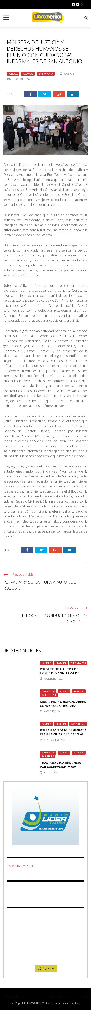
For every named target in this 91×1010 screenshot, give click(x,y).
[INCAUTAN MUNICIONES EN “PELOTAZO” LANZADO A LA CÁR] (45, 954)
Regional (28, 73)
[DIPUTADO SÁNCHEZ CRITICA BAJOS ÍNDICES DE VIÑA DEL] (45, 938)
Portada (13, 73)
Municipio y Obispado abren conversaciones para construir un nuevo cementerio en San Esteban (63, 707)
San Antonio (46, 73)
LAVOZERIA (34, 1003)
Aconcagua (48, 691)
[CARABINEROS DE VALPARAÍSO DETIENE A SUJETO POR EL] (19, 938)
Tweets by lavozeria (20, 865)
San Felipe (48, 756)
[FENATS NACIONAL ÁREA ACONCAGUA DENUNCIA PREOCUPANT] (72, 954)
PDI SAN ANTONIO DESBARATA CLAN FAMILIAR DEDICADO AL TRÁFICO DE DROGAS (63, 734)
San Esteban (49, 695)
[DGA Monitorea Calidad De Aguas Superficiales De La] (19, 922)
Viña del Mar (78, 662)
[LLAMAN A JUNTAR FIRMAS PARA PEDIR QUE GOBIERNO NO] (45, 922)
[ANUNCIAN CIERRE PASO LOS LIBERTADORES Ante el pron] (72, 922)
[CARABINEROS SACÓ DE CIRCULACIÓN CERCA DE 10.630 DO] (19, 954)
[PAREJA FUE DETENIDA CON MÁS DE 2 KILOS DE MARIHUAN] (72, 938)
